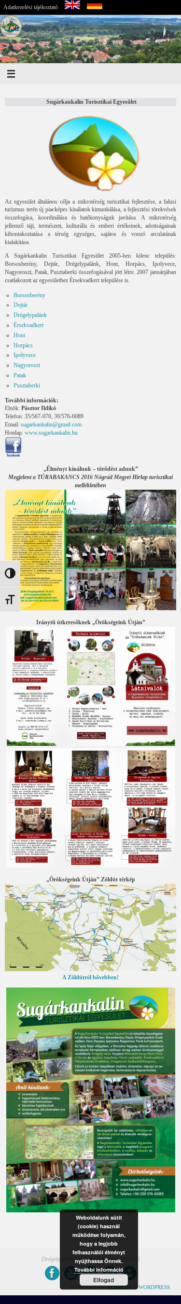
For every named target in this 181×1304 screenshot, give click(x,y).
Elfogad (103, 1280)
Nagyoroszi (27, 365)
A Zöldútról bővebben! (90, 977)
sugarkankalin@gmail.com (51, 424)
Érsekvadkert (28, 325)
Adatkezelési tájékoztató (30, 7)
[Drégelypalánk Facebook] (52, 1273)
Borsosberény (29, 295)
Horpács (23, 345)
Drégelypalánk (30, 315)
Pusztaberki (27, 385)
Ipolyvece (25, 355)
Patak (20, 375)
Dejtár (21, 305)
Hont (19, 335)
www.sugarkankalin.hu (51, 432)
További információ (99, 1269)
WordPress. (155, 1287)
